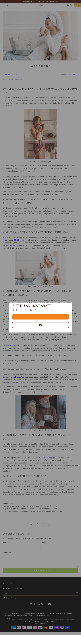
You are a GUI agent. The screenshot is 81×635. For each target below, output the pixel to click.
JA (41, 317)
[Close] (69, 305)
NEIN (40, 325)
